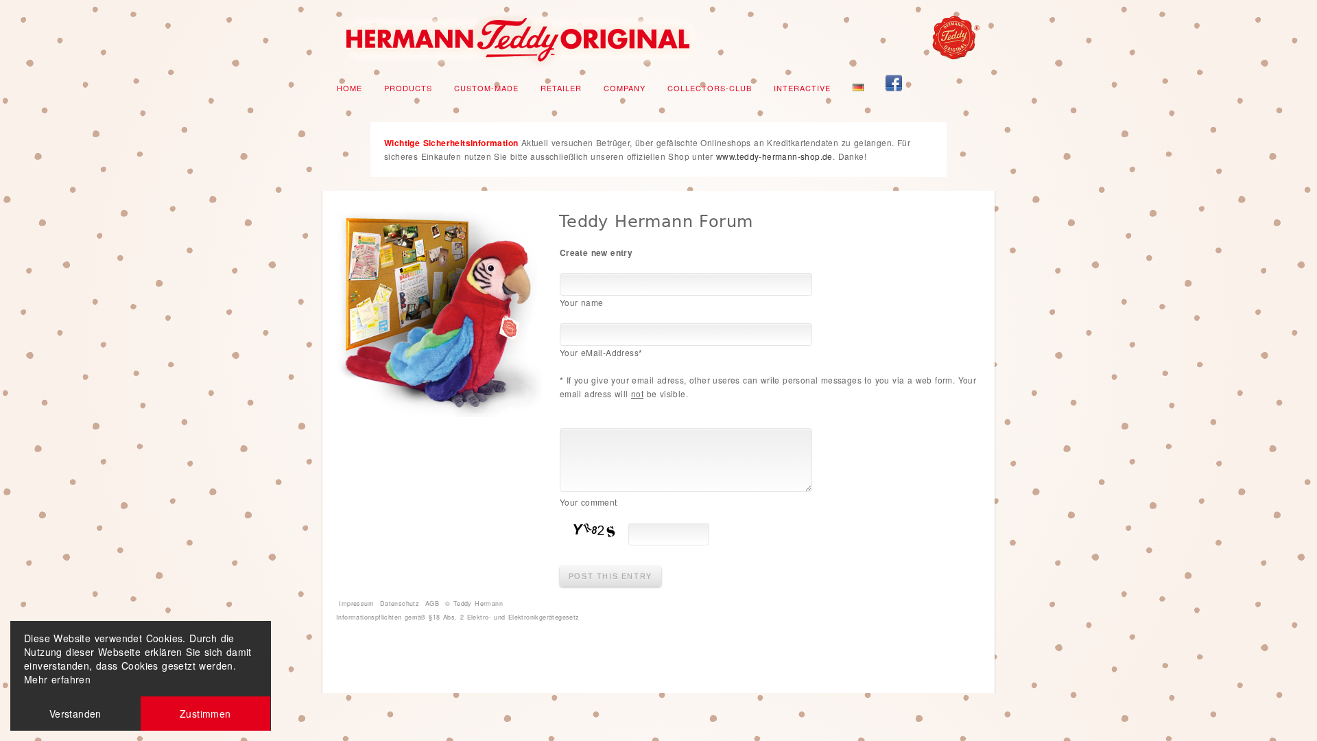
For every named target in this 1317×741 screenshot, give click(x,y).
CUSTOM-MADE (486, 87)
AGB (432, 603)
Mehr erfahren (57, 679)
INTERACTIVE (802, 87)
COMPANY (624, 87)
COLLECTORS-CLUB (709, 87)
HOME (349, 87)
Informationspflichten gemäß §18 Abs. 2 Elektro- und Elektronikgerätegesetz (458, 617)
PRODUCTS (408, 87)
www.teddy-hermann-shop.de (774, 156)
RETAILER (561, 87)
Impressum (356, 603)
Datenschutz (399, 603)
